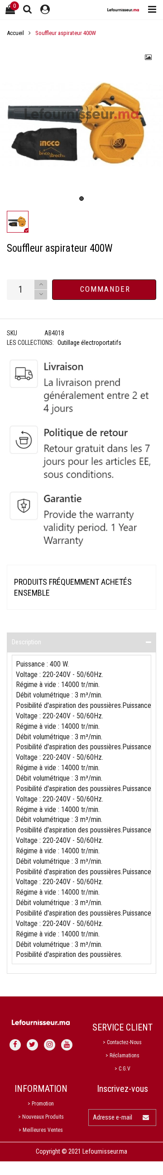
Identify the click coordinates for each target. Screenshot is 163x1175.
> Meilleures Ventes (41, 1130)
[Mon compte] (45, 10)
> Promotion (41, 1103)
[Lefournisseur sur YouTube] (66, 1045)
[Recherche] (27, 9)
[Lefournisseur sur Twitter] (32, 1045)
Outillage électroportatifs (89, 342)
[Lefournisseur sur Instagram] (49, 1045)
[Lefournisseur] (123, 9)
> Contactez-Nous (122, 1042)
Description (26, 642)
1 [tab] (81, 198)
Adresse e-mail (112, 1117)
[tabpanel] (81, 124)
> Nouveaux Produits (41, 1117)
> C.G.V (122, 1068)
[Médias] (148, 57)
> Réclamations (122, 1055)
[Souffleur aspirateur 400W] (81, 124)
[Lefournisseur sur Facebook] (15, 1045)
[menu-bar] (150, 10)
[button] (41, 294)
